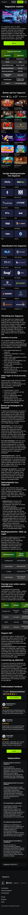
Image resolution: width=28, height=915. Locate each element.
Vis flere (14, 751)
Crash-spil (16, 96)
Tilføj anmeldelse (14, 697)
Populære (3, 96)
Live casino (10, 96)
